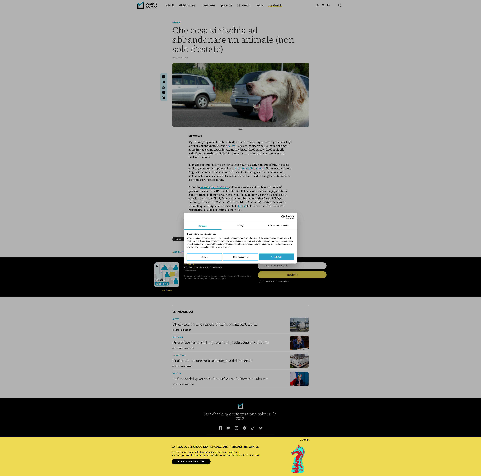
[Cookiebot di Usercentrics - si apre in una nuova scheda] (283, 217)
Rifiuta (204, 257)
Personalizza (239, 257)
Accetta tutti (276, 257)
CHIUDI (305, 440)
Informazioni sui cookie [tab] (278, 225)
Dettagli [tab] (240, 225)
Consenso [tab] (202, 226)
